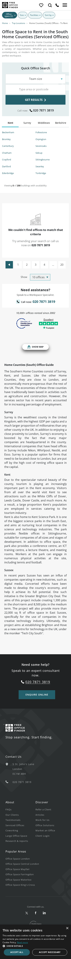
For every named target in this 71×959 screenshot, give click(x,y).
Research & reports (17, 841)
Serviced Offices (15, 825)
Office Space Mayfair (18, 869)
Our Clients (12, 814)
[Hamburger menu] (64, 5)
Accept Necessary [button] (49, 952)
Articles (40, 814)
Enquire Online (37, 694)
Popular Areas (16, 851)
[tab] (10, 123)
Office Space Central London (22, 863)
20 (61, 265)
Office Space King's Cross (20, 884)
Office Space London (18, 858)
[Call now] (57, 5)
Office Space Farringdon (20, 874)
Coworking (12, 830)
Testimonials (13, 820)
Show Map (38, 346)
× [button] (67, 928)
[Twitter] (27, 913)
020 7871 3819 (43, 110)
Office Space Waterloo (19, 879)
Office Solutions (45, 825)
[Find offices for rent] (49, 5)
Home (5, 23)
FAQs (9, 809)
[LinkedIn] (44, 913)
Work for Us (42, 820)
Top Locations (18, 23)
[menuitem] (21, 809)
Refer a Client (43, 809)
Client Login (43, 835)
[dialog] (35, 942)
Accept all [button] (16, 952)
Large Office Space (16, 835)
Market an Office (45, 830)
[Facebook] (36, 913)
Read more (22, 942)
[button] (35, 946)
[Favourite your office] (41, 5)
